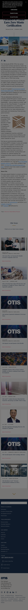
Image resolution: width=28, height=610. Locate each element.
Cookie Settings (14, 9)
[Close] (25, 2)
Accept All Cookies (14, 16)
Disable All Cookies (14, 13)
